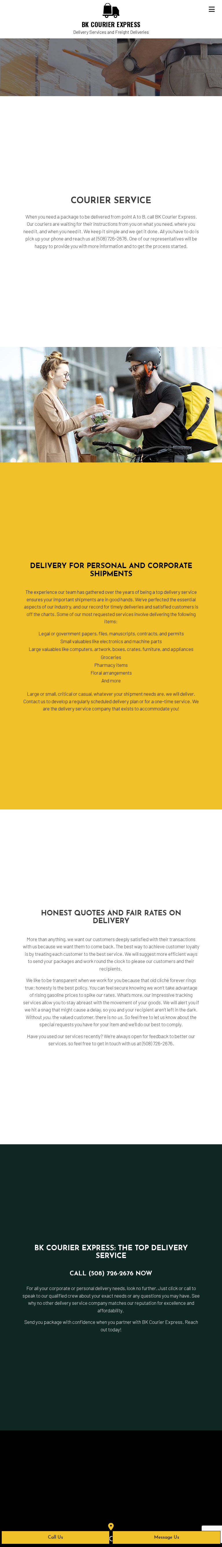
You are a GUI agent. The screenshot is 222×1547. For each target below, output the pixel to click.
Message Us (166, 1537)
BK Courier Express (111, 24)
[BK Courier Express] (111, 10)
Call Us (55, 1537)
